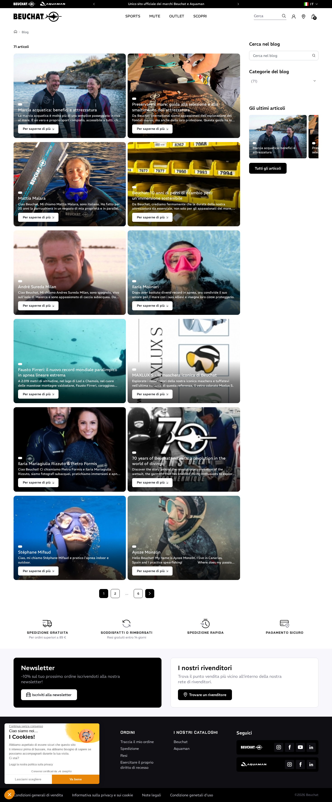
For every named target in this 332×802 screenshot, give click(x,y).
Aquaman (181, 748)
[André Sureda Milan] (70, 272)
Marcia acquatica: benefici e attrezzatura (57, 109)
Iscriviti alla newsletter (51, 694)
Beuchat (181, 741)
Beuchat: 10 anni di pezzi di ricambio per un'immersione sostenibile (171, 195)
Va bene (76, 779)
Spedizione (129, 748)
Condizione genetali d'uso (191, 795)
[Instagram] (278, 747)
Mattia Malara (32, 198)
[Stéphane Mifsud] (70, 538)
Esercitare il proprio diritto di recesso (136, 764)
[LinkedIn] (311, 747)
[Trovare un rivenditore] (303, 17)
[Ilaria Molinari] (184, 272)
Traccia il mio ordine (137, 741)
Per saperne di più (37, 129)
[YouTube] (300, 747)
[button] (9, 794)
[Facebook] (289, 747)
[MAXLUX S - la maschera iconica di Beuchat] (184, 361)
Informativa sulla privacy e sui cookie (102, 795)
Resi (123, 755)
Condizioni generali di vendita (38, 795)
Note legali (151, 795)
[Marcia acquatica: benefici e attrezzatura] (70, 96)
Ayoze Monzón (146, 552)
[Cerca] (283, 16)
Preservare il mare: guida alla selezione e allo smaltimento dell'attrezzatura (175, 107)
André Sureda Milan (37, 286)
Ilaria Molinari (145, 286)
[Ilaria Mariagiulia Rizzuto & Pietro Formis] (70, 449)
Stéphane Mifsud (34, 552)
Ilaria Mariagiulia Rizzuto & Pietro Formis (57, 463)
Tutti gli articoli (268, 168)
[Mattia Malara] (70, 184)
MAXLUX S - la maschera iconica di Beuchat (174, 375)
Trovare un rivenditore (207, 694)
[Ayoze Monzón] (184, 538)
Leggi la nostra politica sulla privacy (31, 764)
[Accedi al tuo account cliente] (293, 17)
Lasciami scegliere (28, 779)
